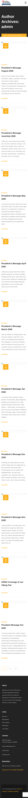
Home (5, 35)
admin (5, 64)
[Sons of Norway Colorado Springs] (6, 3)
